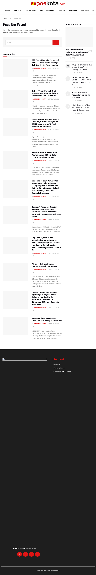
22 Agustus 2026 (53, 68)
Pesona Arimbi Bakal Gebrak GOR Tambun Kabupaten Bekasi (47, 319)
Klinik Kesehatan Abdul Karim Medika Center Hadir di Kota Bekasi (81, 107)
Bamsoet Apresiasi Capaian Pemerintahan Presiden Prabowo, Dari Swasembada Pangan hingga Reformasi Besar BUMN (46, 212)
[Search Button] (55, 42)
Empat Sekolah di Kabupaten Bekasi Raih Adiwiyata (81, 95)
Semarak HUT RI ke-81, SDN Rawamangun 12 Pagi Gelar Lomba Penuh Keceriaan (44, 154)
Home (7, 11)
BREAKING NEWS (47, 11)
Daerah (61, 11)
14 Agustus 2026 (53, 220)
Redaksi (17, 11)
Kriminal (73, 11)
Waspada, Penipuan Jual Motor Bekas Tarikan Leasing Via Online (82, 67)
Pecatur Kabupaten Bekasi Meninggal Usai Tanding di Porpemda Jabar (81, 81)
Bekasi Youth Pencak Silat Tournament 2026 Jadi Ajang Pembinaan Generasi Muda (45, 93)
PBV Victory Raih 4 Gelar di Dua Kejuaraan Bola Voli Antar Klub (77, 52)
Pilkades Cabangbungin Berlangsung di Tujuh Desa (44, 265)
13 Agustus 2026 (53, 324)
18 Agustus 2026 (53, 196)
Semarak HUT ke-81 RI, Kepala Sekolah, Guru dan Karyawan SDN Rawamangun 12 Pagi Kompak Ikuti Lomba (45, 123)
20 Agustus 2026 (53, 129)
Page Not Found (15, 19)
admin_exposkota (40, 68)
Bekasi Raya (31, 11)
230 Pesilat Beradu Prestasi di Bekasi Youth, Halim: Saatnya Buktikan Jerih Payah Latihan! (45, 62)
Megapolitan (87, 11)
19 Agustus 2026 (53, 160)
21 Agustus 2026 (53, 99)
